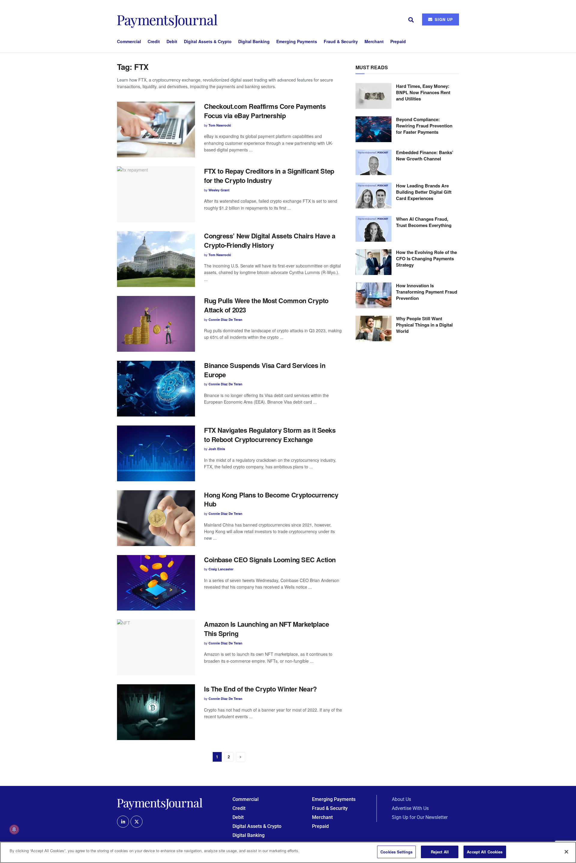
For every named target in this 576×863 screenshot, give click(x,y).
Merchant (374, 41)
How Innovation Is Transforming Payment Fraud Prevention (426, 291)
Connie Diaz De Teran (225, 319)
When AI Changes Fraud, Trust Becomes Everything (424, 222)
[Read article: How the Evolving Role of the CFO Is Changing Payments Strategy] (374, 262)
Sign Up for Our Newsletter (420, 817)
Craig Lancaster (220, 569)
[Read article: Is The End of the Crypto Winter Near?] (156, 712)
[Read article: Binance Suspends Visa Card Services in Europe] (156, 389)
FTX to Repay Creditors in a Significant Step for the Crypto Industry (269, 175)
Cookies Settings (396, 852)
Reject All (440, 852)
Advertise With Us (410, 808)
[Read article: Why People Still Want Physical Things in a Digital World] (374, 329)
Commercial (129, 41)
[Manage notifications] (14, 829)
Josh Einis (216, 448)
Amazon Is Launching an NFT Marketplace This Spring (266, 628)
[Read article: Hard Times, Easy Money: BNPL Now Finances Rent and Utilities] (374, 96)
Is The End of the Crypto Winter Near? (260, 689)
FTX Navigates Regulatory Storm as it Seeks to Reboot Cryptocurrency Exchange (270, 434)
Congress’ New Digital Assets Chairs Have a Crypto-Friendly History (269, 240)
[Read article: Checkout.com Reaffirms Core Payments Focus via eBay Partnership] (156, 129)
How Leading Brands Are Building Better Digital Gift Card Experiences (424, 192)
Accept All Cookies (484, 852)
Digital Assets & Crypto (208, 41)
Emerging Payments (296, 41)
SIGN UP (443, 19)
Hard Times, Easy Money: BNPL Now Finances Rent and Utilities (423, 92)
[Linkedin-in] (123, 822)
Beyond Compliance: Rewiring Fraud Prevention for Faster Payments (424, 125)
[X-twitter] (136, 822)
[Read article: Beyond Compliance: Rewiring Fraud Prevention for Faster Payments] (374, 129)
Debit (171, 41)
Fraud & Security (341, 41)
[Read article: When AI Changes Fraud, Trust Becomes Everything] (374, 229)
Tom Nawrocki (219, 125)
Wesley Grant (219, 190)
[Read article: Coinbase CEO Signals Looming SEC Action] (156, 583)
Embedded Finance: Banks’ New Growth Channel (424, 155)
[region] (288, 852)
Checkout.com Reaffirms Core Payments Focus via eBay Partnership (265, 110)
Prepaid (398, 41)
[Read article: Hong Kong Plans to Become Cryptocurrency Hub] (156, 518)
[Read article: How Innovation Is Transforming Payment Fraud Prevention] (374, 295)
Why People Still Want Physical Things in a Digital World (424, 325)
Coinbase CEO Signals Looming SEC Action (270, 559)
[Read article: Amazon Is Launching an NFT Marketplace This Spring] (156, 647)
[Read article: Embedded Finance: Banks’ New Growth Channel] (374, 162)
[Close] (566, 851)
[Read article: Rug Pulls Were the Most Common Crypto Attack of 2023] (156, 324)
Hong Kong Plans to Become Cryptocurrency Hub (271, 499)
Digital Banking (254, 41)
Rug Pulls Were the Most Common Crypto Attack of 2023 (266, 305)
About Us (401, 799)
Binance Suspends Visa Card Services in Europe (264, 369)
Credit (154, 41)
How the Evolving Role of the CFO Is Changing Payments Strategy (426, 258)
